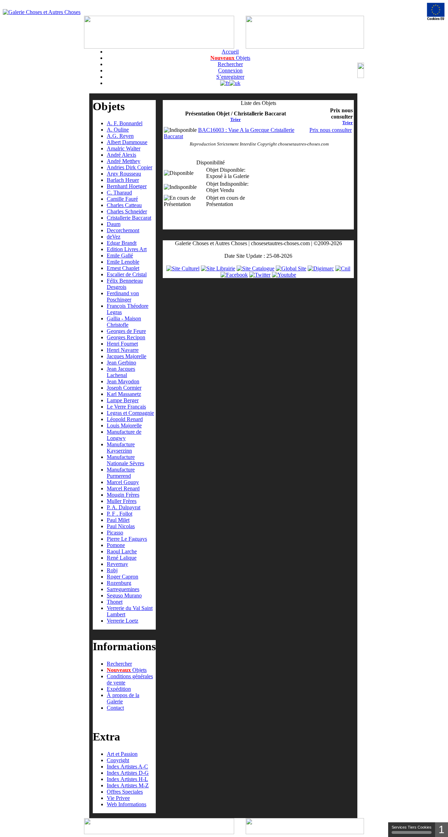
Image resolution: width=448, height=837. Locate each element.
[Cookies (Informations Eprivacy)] (436, 11)
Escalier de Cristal (127, 274)
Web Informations (126, 804)
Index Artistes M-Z (128, 785)
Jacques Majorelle (126, 356)
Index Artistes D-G (128, 773)
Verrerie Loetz (122, 621)
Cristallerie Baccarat (129, 218)
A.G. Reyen (120, 136)
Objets (230, 58)
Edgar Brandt (121, 243)
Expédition (119, 689)
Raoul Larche (122, 551)
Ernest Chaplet (123, 268)
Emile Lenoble (123, 262)
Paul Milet (118, 520)
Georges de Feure (126, 331)
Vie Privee (118, 798)
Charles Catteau (124, 205)
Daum (113, 224)
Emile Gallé (120, 255)
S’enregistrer (230, 77)
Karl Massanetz (124, 394)
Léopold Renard (125, 419)
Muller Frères (121, 501)
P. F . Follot (119, 514)
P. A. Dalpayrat (123, 507)
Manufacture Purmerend (121, 473)
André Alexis (121, 155)
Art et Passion (122, 754)
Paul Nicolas (121, 526)
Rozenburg (119, 583)
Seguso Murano (124, 595)
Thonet (114, 602)
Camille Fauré (122, 199)
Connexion (230, 70)
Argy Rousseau (124, 174)
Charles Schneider (127, 211)
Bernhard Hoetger (127, 186)
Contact (115, 708)
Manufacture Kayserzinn (121, 447)
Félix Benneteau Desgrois (125, 284)
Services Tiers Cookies (412, 827)
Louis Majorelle (124, 425)
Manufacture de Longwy (124, 435)
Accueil (230, 52)
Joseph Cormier (124, 388)
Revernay (117, 564)
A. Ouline (118, 130)
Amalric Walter (123, 148)
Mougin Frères (123, 495)
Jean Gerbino (121, 363)
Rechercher (230, 64)
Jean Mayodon (123, 381)
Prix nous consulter (330, 130)
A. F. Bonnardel (124, 123)
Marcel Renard (123, 488)
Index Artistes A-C (127, 766)
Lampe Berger (123, 400)
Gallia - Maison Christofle (124, 321)
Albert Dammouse (127, 142)
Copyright (118, 760)
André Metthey (123, 161)
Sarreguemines (123, 589)
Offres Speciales (125, 792)
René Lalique (121, 558)
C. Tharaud (119, 193)
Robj (112, 570)
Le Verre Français (126, 407)
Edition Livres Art (127, 249)
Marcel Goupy (123, 482)
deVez (113, 237)
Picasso (115, 532)
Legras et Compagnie (130, 413)
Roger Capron (122, 577)
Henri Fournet (122, 344)
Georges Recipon (126, 337)
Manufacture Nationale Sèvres (125, 460)
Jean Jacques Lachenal (121, 372)
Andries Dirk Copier (129, 167)
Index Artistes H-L (127, 779)
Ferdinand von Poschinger (123, 296)
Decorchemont (123, 230)
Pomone (116, 545)
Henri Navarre (123, 350)
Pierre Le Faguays (127, 539)
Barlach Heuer (123, 180)
